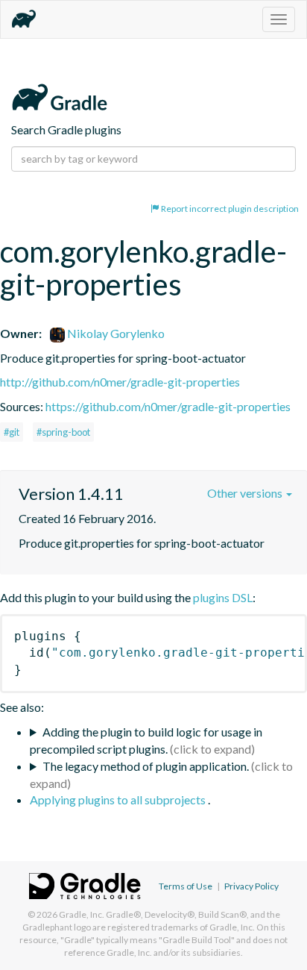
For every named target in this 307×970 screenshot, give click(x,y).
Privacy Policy (251, 886)
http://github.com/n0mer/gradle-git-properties (120, 382)
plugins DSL (223, 597)
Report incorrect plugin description (229, 208)
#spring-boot (63, 432)
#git (11, 432)
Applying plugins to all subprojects (119, 799)
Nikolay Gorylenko (115, 333)
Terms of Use (185, 886)
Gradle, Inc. (81, 914)
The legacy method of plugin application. (145, 766)
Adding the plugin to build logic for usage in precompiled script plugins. (146, 740)
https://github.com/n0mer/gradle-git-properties (168, 406)
